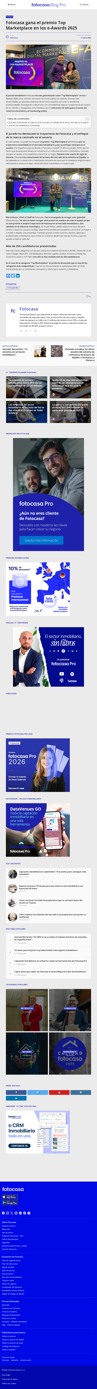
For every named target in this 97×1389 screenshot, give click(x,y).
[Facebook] (30, 331)
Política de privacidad (10, 1239)
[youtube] (16, 1213)
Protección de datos (9, 1379)
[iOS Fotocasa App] (10, 1197)
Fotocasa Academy (9, 1311)
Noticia (9, 17)
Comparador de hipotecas (12, 1287)
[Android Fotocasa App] (10, 1202)
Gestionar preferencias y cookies (14, 1246)
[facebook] (3, 1213)
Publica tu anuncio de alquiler (13, 1339)
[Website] (21, 331)
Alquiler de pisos (8, 1267)
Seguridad (5, 1242)
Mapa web (6, 1229)
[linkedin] (20, 1213)
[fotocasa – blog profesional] (48, 4)
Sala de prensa (7, 1232)
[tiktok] (24, 1213)
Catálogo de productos (11, 1346)
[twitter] (11, 1213)
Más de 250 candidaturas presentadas (24, 125)
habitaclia (14, 1360)
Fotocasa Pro (12, 288)
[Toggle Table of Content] (86, 119)
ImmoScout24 (25, 1360)
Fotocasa (14, 38)
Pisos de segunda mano (11, 1260)
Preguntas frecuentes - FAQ (12, 1236)
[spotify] (28, 1213)
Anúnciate (5, 1305)
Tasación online (8, 1280)
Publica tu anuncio (9, 1336)
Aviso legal (6, 1375)
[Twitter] (26, 331)
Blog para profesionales (11, 1315)
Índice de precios (8, 1270)
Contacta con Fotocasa (11, 1308)
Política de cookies (9, 1383)
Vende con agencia (9, 1284)
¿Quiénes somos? (8, 1226)
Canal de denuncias (9, 1249)
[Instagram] (35, 331)
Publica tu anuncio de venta (12, 1343)
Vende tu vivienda (8, 1349)
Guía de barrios (7, 1274)
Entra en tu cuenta (9, 1318)
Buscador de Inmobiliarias (12, 1277)
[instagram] (7, 1213)
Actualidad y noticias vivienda (13, 1290)
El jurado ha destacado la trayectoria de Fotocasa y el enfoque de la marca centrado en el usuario (48, 122)
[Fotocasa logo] (48, 1189)
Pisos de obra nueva (10, 1264)
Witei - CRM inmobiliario (11, 1325)
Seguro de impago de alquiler (13, 1294)
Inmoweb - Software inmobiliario (14, 1321)
